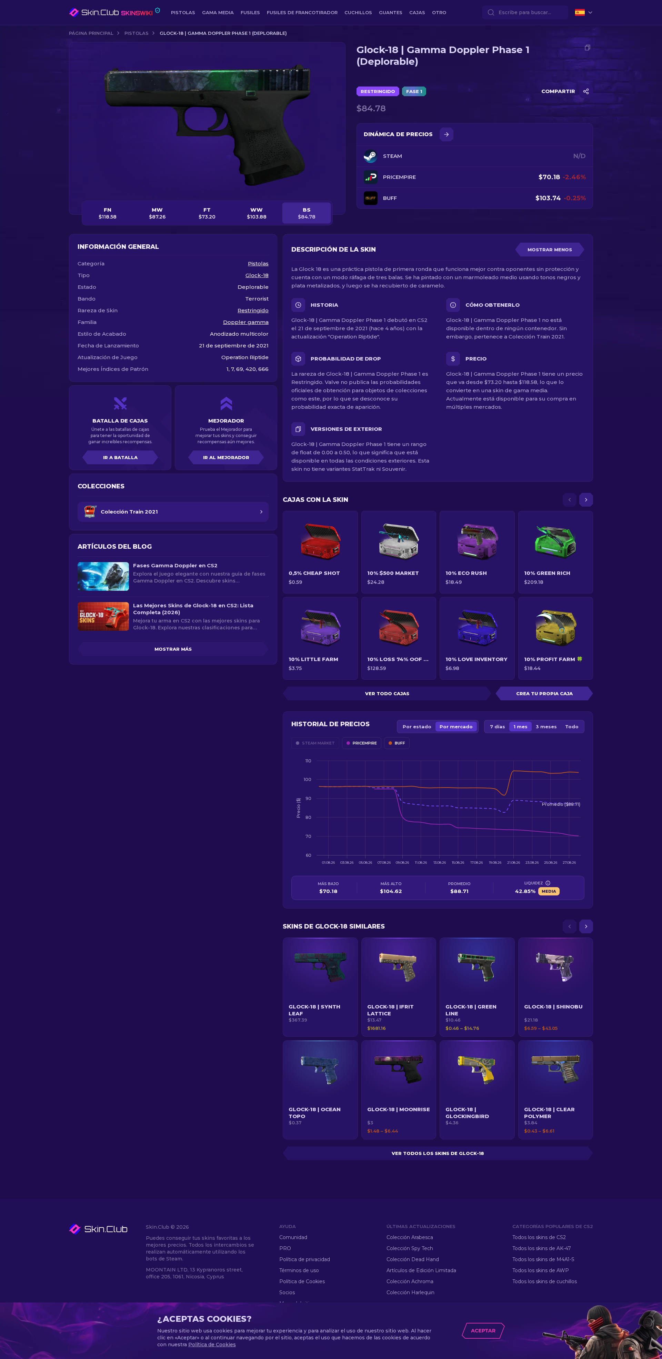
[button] (320, 987)
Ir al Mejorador (226, 457)
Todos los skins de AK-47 (541, 1248)
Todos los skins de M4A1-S (543, 1259)
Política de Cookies (302, 1281)
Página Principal (91, 33)
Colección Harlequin (410, 1292)
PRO (285, 1248)
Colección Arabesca (410, 1237)
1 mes (520, 726)
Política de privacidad (304, 1259)
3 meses (546, 726)
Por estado (417, 726)
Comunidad (293, 1237)
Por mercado (456, 726)
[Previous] (569, 500)
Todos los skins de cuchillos (544, 1281)
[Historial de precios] (446, 134)
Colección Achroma (410, 1281)
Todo (572, 726)
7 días (497, 726)
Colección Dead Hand (413, 1259)
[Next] (586, 500)
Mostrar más (173, 649)
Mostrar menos (550, 249)
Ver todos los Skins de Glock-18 (438, 1153)
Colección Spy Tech (410, 1248)
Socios (287, 1292)
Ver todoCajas (387, 693)
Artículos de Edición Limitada (421, 1270)
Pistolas (136, 33)
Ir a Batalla (120, 457)
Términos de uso (299, 1270)
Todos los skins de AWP (540, 1270)
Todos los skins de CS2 (539, 1237)
